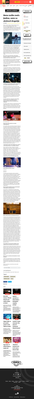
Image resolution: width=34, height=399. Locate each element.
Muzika (14, 5)
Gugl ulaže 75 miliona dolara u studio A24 (7, 346)
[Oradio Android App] (16, 377)
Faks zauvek (26, 46)
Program (20, 5)
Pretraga (27, 381)
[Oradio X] (28, 6)
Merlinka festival (6, 278)
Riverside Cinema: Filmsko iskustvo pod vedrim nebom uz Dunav (7, 300)
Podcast (23, 5)
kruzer (12, 278)
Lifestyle (17, 5)
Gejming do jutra (26, 49)
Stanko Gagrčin (6, 276)
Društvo (8, 5)
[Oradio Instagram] (29, 5)
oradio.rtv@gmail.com (17, 389)
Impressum (15, 382)
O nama (19, 382)
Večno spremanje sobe (27, 55)
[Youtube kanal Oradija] (18, 374)
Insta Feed (27, 61)
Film (7, 342)
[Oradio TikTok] (28, 5)
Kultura (11, 5)
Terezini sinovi (12, 276)
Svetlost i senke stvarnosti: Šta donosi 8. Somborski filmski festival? (16, 325)
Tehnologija (17, 294)
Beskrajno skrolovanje (27, 43)
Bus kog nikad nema (27, 52)
